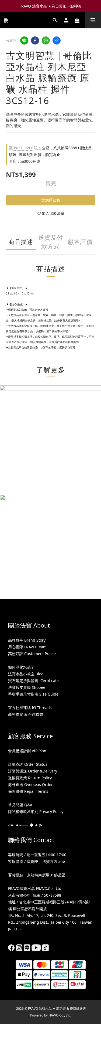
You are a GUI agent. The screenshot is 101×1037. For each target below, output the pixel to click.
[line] (24, 40)
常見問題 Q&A (20, 804)
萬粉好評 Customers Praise (32, 653)
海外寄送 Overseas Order (30, 784)
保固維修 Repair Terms (28, 791)
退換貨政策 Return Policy (30, 777)
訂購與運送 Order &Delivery (32, 771)
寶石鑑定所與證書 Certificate (33, 680)
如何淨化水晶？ (21, 667)
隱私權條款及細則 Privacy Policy (35, 811)
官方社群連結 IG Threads (30, 707)
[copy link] (57, 40)
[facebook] (35, 40)
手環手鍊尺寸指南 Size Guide (33, 694)
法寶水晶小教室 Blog (26, 673)
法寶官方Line (53, 861)
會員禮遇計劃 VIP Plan (27, 750)
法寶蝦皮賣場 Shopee (26, 687)
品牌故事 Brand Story (27, 640)
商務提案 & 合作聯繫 (25, 714)
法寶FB (33, 861)
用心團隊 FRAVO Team (27, 646)
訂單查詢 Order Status (27, 764)
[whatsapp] (46, 40)
